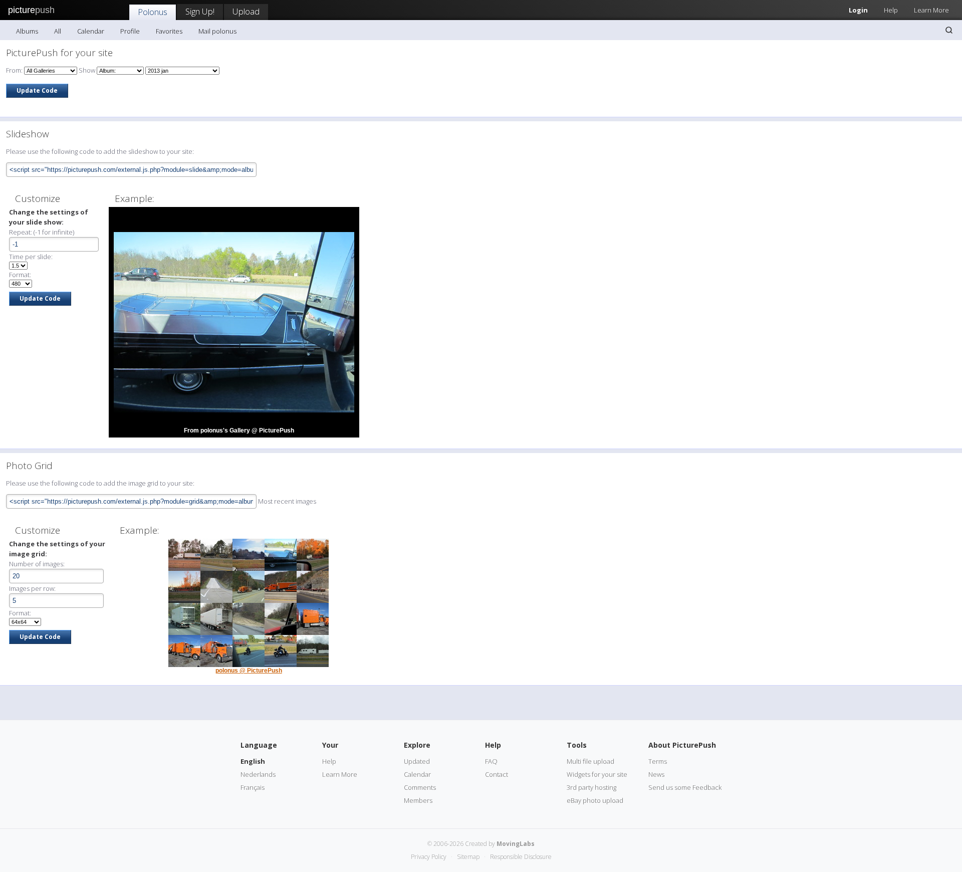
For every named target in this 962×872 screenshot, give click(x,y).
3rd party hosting (591, 787)
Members (418, 800)
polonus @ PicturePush (248, 670)
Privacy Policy (428, 856)
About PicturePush (682, 745)
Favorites (169, 31)
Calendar (90, 31)
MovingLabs (516, 843)
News (656, 774)
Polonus (152, 12)
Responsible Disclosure (521, 856)
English (253, 761)
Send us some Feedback (685, 787)
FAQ (491, 761)
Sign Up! (199, 11)
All (57, 31)
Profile (130, 31)
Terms (657, 761)
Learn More (931, 10)
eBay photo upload (595, 800)
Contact (496, 774)
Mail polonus (217, 31)
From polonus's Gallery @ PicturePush (239, 430)
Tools (577, 745)
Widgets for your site (597, 774)
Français (253, 787)
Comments (420, 787)
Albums (27, 31)
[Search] (949, 30)
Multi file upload (590, 761)
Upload (246, 11)
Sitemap (468, 856)
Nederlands (258, 774)
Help (891, 10)
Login (858, 10)
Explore (417, 745)
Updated (417, 761)
